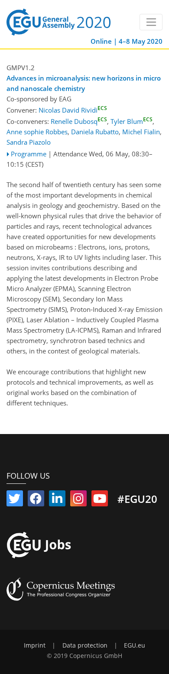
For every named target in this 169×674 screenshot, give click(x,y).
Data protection (84, 645)
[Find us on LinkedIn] (57, 500)
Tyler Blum (131, 121)
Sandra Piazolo (28, 142)
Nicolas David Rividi (73, 110)
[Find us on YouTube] (99, 500)
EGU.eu (134, 645)
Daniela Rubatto (95, 131)
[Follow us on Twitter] (14, 500)
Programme (28, 153)
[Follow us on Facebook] (36, 500)
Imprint (35, 645)
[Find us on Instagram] (78, 500)
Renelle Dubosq (79, 121)
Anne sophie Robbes (37, 131)
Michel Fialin (141, 131)
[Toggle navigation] (151, 22)
